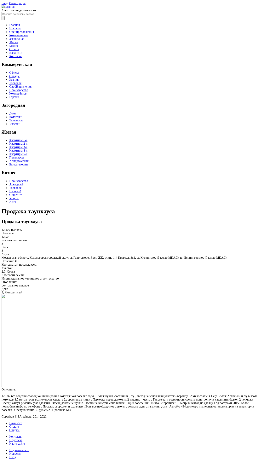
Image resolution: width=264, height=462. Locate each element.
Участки (14, 123)
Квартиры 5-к (18, 154)
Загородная (16, 38)
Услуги (14, 198)
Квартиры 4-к (18, 150)
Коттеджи (15, 116)
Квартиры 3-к (18, 147)
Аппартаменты (19, 161)
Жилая (13, 42)
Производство (18, 90)
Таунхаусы (16, 120)
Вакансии (15, 52)
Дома (12, 113)
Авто (12, 201)
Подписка (15, 440)
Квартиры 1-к (18, 140)
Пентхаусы (16, 157)
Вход (5, 3)
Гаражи (14, 97)
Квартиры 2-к (18, 143)
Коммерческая (18, 35)
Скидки (14, 430)
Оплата (14, 49)
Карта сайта (17, 443)
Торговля (15, 83)
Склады (14, 76)
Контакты (15, 56)
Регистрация (17, 3)
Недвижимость (19, 450)
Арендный (16, 184)
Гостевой (15, 191)
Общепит (15, 194)
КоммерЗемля (18, 93)
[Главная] (8, 6)
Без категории (18, 164)
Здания (14, 79)
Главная (14, 24)
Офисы (14, 72)
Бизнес (13, 45)
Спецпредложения (21, 31)
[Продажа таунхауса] (36, 386)
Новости (15, 28)
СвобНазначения (20, 86)
